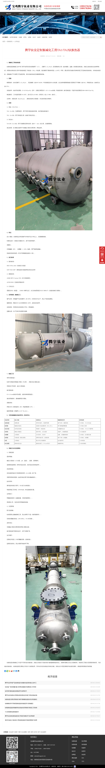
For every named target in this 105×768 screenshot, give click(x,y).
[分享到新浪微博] (12, 671)
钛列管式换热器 (13, 37)
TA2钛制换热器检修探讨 (12, 712)
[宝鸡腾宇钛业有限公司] (22, 7)
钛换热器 (74, 741)
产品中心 (33, 13)
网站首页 (8, 13)
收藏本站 (94, 1)
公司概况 (21, 13)
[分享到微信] (7, 671)
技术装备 (46, 13)
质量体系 (70, 13)
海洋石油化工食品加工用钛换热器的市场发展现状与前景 (21, 720)
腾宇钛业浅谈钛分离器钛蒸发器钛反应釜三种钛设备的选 (21, 695)
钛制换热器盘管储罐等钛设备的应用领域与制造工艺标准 (21, 707)
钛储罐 (20, 37)
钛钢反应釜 (44, 37)
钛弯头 (25, 37)
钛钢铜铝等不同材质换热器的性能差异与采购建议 (19, 703)
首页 (3, 41)
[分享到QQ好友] (18, 671)
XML (73, 761)
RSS (83, 758)
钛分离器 (84, 741)
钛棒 (29, 732)
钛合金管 (11, 732)
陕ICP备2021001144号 (67, 766)
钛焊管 (50, 37)
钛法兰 (34, 37)
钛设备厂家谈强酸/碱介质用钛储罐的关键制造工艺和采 (20, 687)
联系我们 (95, 13)
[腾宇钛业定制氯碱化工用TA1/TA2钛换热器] (52, 25)
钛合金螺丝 (24, 732)
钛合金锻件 (43, 732)
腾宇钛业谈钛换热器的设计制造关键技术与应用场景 (20, 716)
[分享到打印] (16, 671)
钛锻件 (16, 732)
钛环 (39, 732)
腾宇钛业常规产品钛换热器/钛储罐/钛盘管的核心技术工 (21, 682)
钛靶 (32, 732)
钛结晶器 (84, 744)
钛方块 (35, 732)
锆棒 (19, 732)
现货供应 (83, 13)
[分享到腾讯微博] (14, 671)
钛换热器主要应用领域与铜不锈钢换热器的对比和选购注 (21, 699)
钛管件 (84, 751)
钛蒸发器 (74, 744)
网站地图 (100, 1)
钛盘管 (38, 37)
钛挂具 (84, 754)
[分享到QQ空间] (9, 671)
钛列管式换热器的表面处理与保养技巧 (16, 691)
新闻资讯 (58, 13)
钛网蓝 (29, 37)
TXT (83, 761)
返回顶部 (102, 262)
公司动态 (17, 41)
